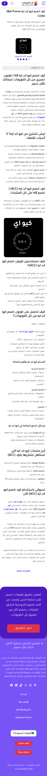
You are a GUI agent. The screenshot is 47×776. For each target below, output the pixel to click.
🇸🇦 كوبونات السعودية (23, 733)
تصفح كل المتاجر (23, 571)
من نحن (23, 694)
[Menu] (44, 3)
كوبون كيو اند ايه (26, 332)
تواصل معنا (23, 702)
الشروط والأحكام (23, 710)
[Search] (12, 3)
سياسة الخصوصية (24, 718)
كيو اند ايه (18, 502)
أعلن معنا (5, 3)
